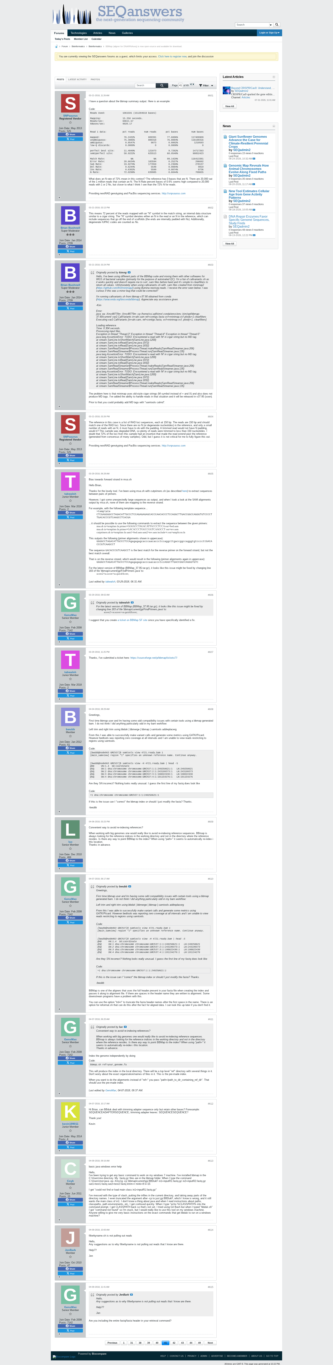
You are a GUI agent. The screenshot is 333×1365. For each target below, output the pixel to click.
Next (210, 1343)
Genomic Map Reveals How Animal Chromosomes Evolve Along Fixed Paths (249, 169)
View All (229, 106)
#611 (210, 1019)
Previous (112, 1343)
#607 (210, 652)
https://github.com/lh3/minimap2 (115, 287)
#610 (210, 879)
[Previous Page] (191, 84)
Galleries (127, 32)
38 (140, 1343)
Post (72, 139)
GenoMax (110, 1090)
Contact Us (176, 1356)
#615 (210, 1287)
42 (174, 1343)
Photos (95, 79)
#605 (210, 473)
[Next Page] (193, 84)
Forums (59, 33)
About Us (256, 1356)
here (184, 491)
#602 (210, 207)
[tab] (60, 79)
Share (72, 134)
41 (165, 1343)
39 (148, 1343)
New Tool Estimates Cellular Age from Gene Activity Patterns (249, 194)
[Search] (276, 24)
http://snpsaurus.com (174, 193)
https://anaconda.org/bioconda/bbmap (118, 299)
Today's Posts (62, 39)
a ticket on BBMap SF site (132, 620)
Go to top (272, 1356)
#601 (210, 95)
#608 (210, 709)
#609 (210, 821)
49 (199, 1343)
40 (157, 1343)
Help (163, 1356)
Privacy (192, 1356)
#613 (210, 1161)
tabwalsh (110, 581)
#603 (210, 265)
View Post (129, 272)
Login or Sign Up (268, 32)
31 (131, 1343)
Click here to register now (172, 56)
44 (191, 1343)
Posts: (62, 131)
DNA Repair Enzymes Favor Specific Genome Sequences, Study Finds (249, 220)
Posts (60, 79)
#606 (210, 595)
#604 (210, 416)
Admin (203, 1356)
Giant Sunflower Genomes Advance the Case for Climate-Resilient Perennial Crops (248, 141)
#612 (210, 1103)
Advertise (217, 1356)
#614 (210, 1230)
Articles (97, 32)
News (112, 32)
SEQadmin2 (241, 90)
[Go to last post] (254, 158)
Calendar (97, 39)
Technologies (79, 32)
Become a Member (237, 1356)
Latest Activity (77, 79)
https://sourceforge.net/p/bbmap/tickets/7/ (153, 657)
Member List (81, 39)
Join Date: (64, 128)
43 (182, 1343)
